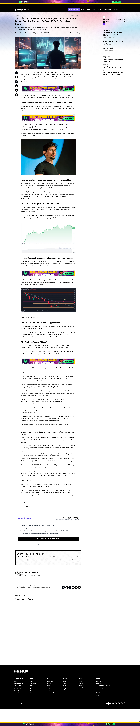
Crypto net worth (100, 683)
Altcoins (32, 692)
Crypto (108, 64)
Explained (81, 685)
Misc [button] (94, 9)
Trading (81, 687)
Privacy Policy (72, 559)
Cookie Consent (18, 692)
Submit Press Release (19, 689)
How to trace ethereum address (101, 691)
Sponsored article (76, 15)
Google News (17, 690)
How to (81, 683)
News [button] (82, 9)
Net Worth (49, 690)
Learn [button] (99, 9)
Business (32, 681)
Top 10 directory (51, 689)
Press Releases (107, 9)
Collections (115, 9)
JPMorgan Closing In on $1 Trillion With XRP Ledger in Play (113, 47)
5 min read (28, 33)
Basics (80, 681)
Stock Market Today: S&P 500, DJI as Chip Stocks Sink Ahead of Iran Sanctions (113, 34)
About (15, 681)
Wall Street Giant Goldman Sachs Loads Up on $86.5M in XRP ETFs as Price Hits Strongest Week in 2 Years (113, 41)
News (104, 56)
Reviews (49, 683)
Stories (17, 15)
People (64, 683)
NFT (31, 687)
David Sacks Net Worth (101, 689)
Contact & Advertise (19, 683)
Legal (64, 689)
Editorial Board (19, 33)
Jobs (48, 687)
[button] (107, 9)
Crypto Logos (50, 681)
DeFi (31, 685)
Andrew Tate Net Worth (101, 687)
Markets (65, 681)
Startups (65, 687)
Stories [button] (88, 9)
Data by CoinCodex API (52, 692)
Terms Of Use (17, 687)
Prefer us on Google (75, 33)
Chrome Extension (100, 681)
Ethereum (32, 690)
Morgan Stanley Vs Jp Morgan (101, 694)
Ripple (108, 56)
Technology (33, 683)
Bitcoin (32, 689)
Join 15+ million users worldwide (48, 538)
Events (48, 685)
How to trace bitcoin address (103, 685)
